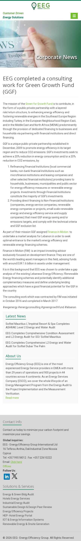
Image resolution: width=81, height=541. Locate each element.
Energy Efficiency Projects (18, 511)
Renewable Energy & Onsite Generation (26, 524)
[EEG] (40, 8)
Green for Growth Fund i (40, 103)
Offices (7, 466)
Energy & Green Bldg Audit (18, 494)
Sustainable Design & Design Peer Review (27, 507)
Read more (12, 397)
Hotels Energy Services (16, 498)
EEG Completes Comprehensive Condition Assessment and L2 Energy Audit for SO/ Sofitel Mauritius (40, 335)
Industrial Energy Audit (16, 502)
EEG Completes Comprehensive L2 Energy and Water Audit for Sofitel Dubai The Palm (38, 344)
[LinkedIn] (7, 476)
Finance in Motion (58, 231)
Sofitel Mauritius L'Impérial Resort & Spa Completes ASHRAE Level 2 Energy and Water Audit (38, 325)
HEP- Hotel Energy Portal (17, 515)
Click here (16, 461)
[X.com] (14, 477)
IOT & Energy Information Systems (23, 519)
